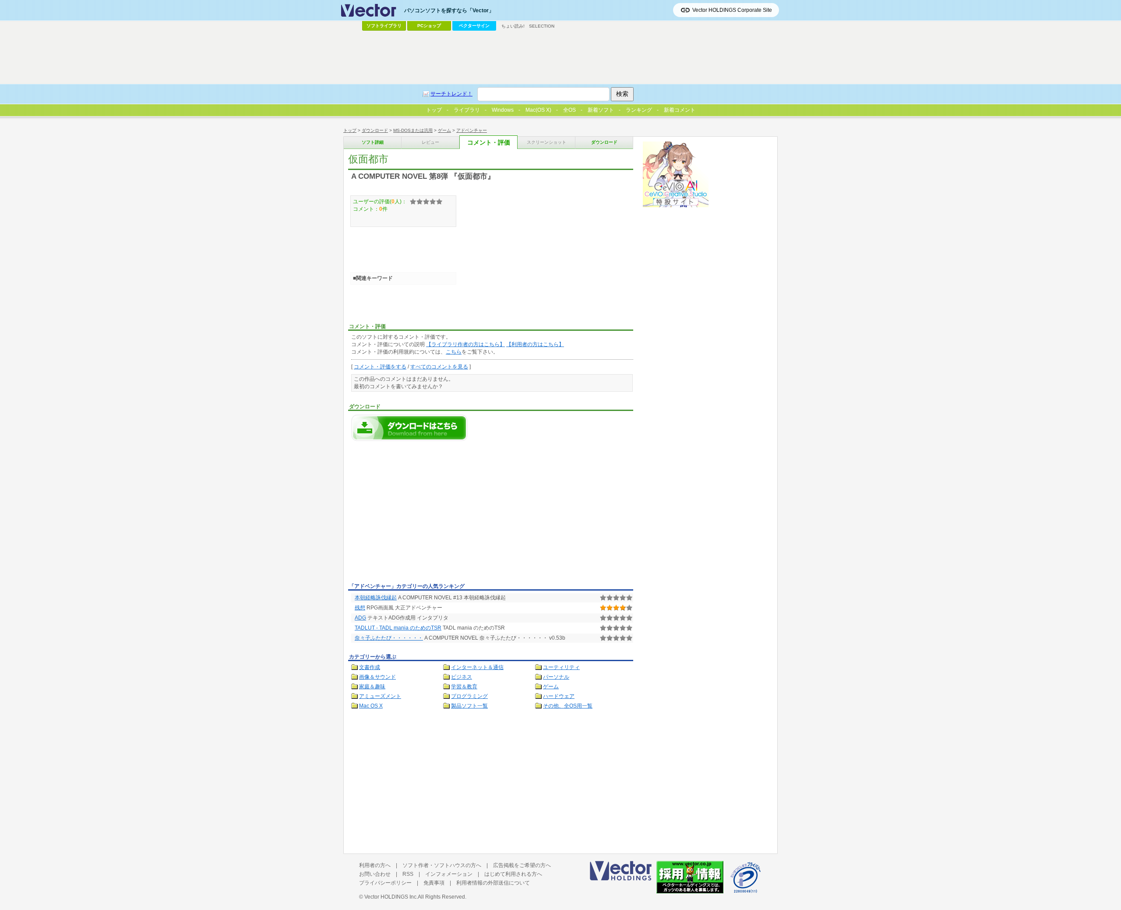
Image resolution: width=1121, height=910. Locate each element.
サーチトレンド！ (451, 94)
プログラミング (469, 696)
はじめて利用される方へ (513, 874)
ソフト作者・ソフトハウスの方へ (441, 865)
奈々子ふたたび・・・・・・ (389, 638)
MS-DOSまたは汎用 (413, 130)
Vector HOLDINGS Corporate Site (732, 10)
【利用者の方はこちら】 (535, 344)
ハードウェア (559, 696)
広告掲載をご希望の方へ (522, 865)
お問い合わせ (375, 874)
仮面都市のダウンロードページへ (409, 427)
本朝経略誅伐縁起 (376, 598)
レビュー (430, 142)
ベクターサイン (474, 25)
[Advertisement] (421, 514)
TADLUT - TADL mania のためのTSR (398, 628)
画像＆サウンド (377, 677)
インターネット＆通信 (477, 667)
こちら (454, 352)
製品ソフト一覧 (469, 706)
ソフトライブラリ (384, 25)
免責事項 (433, 883)
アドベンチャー (471, 130)
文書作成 (369, 667)
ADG (360, 618)
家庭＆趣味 (372, 686)
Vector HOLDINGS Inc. (391, 897)
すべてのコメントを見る (439, 367)
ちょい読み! (513, 26)
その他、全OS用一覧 (567, 706)
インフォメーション (448, 874)
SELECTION (541, 26)
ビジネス (461, 677)
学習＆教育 (464, 686)
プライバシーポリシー (385, 883)
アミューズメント (380, 696)
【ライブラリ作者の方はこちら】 (465, 344)
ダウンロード (375, 130)
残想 (360, 608)
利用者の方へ (375, 865)
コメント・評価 (488, 142)
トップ (349, 130)
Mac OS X (371, 706)
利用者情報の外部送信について (493, 883)
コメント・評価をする (380, 367)
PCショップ (429, 25)
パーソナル (556, 677)
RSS (407, 874)
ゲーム (444, 130)
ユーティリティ (561, 667)
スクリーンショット (546, 142)
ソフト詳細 (373, 142)
